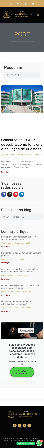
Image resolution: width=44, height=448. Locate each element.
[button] (38, 15)
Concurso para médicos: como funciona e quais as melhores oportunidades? (20, 270)
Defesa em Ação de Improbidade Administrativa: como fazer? (16, 303)
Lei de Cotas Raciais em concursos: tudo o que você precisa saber (21, 286)
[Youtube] (18, 3)
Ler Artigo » (6, 172)
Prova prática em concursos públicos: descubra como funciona (18, 238)
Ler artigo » (5, 246)
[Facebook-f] (25, 3)
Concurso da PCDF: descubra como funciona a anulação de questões (21, 144)
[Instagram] (11, 3)
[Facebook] (3, 194)
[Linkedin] (33, 3)
